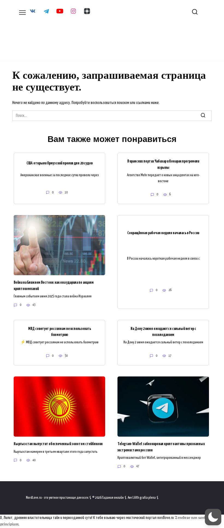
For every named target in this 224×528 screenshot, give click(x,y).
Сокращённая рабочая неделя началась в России (163, 233)
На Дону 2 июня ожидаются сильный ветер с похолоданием (163, 331)
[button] (213, 517)
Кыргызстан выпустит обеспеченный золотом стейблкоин (58, 444)
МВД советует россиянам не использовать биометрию (59, 331)
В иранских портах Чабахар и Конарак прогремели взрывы (163, 164)
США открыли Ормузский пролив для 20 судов (59, 163)
